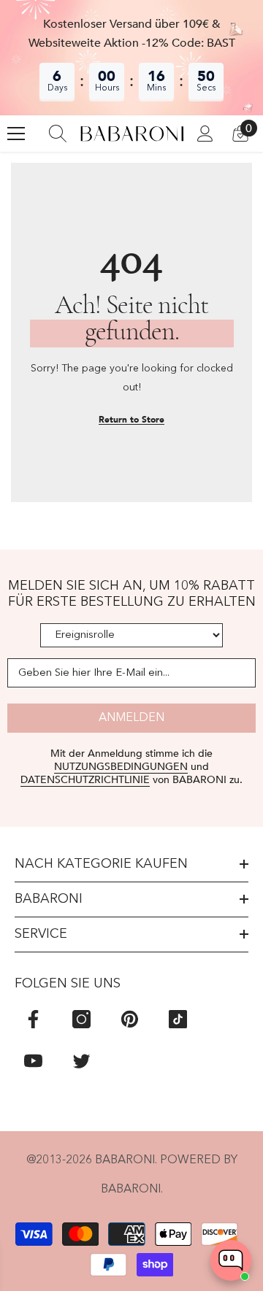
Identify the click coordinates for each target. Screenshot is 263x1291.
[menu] (16, 133)
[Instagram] (81, 1019)
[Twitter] (81, 1060)
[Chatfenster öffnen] (230, 1260)
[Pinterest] (129, 1019)
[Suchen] (57, 133)
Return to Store (131, 419)
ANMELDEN (131, 718)
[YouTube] (33, 1060)
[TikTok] (178, 1019)
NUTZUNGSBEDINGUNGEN (121, 767)
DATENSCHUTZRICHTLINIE (85, 780)
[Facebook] (33, 1019)
